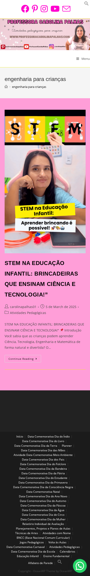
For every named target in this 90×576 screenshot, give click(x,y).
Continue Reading (25, 360)
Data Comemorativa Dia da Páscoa (43, 505)
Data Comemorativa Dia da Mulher (43, 519)
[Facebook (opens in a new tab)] (25, 9)
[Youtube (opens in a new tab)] (55, 9)
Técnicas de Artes (26, 533)
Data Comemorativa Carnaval (25, 547)
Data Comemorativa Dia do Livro (43, 441)
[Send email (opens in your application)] (65, 9)
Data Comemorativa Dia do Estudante (43, 478)
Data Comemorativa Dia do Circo (43, 515)
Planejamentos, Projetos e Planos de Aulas (43, 528)
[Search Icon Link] (59, 563)
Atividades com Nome (57, 533)
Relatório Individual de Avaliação (43, 524)
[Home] (6, 87)
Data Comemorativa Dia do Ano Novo (43, 496)
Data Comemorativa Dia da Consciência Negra (43, 487)
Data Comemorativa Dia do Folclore (43, 464)
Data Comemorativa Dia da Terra (35, 446)
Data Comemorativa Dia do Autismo (43, 501)
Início (19, 436)
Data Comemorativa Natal (43, 492)
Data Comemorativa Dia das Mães (43, 450)
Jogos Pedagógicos (32, 542)
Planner (67, 446)
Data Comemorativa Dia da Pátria (43, 473)
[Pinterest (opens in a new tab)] (34, 9)
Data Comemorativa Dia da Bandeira (43, 469)
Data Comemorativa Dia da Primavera (43, 482)
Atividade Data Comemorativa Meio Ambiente (43, 455)
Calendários (67, 551)
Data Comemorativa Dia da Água (43, 510)
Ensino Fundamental (56, 556)
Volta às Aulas (57, 542)
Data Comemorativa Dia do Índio (49, 436)
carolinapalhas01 (23, 307)
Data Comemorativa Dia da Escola (33, 551)
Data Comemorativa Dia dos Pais (43, 459)
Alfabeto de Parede (40, 563)
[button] (80, 566)
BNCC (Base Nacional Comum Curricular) (43, 538)
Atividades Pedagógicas (28, 313)
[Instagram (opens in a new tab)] (44, 9)
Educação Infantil (28, 556)
